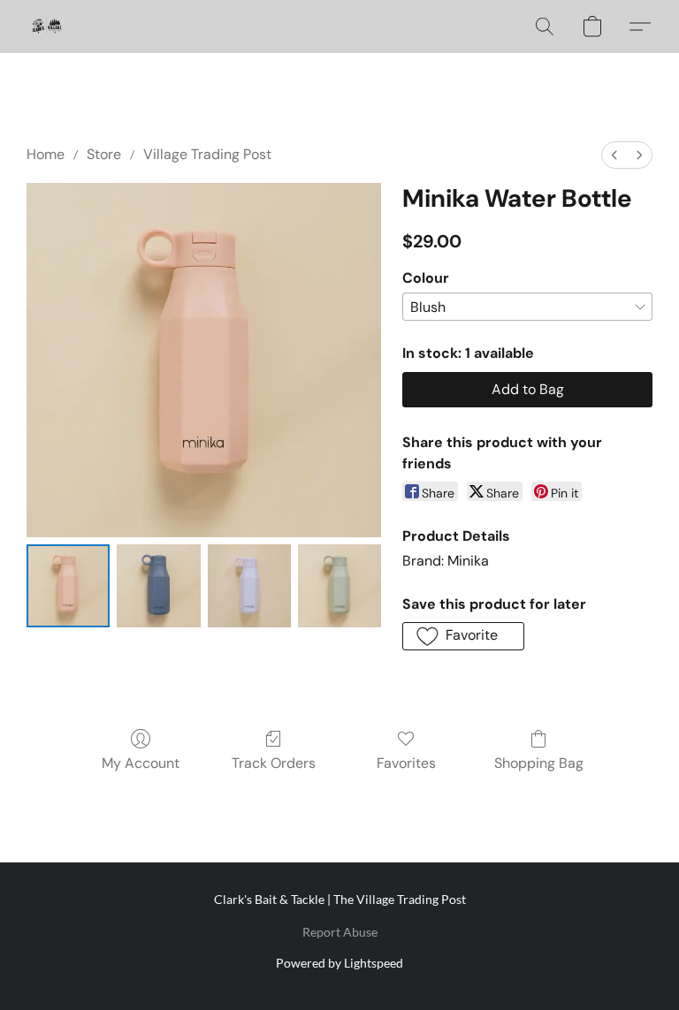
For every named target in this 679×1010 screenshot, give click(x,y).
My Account (140, 763)
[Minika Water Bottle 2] (249, 585)
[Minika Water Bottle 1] (158, 585)
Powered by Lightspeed (339, 962)
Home (46, 154)
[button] (46, 26)
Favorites (406, 763)
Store (104, 154)
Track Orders (274, 763)
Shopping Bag (539, 763)
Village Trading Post (207, 154)
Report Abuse (340, 931)
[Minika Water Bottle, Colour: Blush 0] (68, 585)
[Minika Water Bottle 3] (339, 585)
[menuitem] (614, 155)
